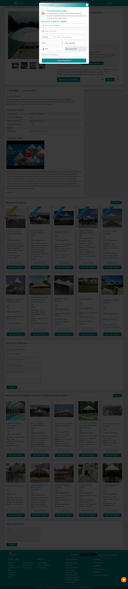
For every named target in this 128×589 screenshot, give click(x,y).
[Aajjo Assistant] (123, 579)
